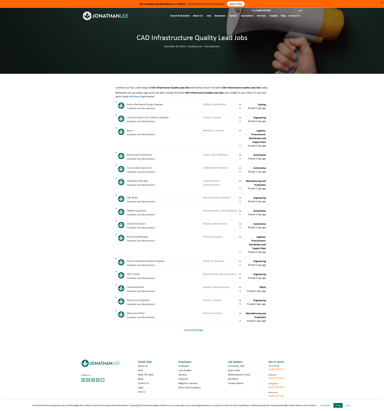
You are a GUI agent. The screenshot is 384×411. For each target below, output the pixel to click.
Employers (219, 15)
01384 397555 (276, 369)
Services (261, 15)
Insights (274, 15)
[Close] (381, 2)
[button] (298, 10)
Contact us (294, 15)
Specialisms (247, 15)
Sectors (233, 15)
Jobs (209, 15)
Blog (283, 15)
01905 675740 (276, 396)
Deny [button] (348, 405)
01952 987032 (276, 387)
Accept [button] (338, 405)
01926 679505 (276, 378)
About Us (198, 15)
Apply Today (236, 3)
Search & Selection (180, 15)
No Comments (212, 46)
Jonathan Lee (195, 46)
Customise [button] (325, 405)
